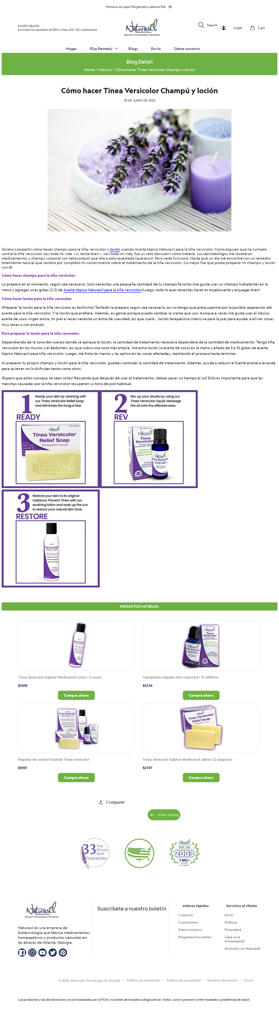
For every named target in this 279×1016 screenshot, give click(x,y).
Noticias (105, 69)
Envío (229, 915)
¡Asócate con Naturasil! (242, 948)
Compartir (115, 802)
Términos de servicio (222, 980)
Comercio (185, 915)
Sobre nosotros (190, 930)
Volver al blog (168, 815)
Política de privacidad (184, 980)
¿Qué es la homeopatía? (235, 939)
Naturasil (78, 980)
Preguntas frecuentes (194, 937)
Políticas (231, 922)
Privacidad (233, 930)
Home (89, 69)
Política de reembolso (143, 980)
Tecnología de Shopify (103, 980)
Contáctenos (188, 922)
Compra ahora (76, 695)
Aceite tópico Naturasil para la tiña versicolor (103, 290)
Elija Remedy (101, 48)
